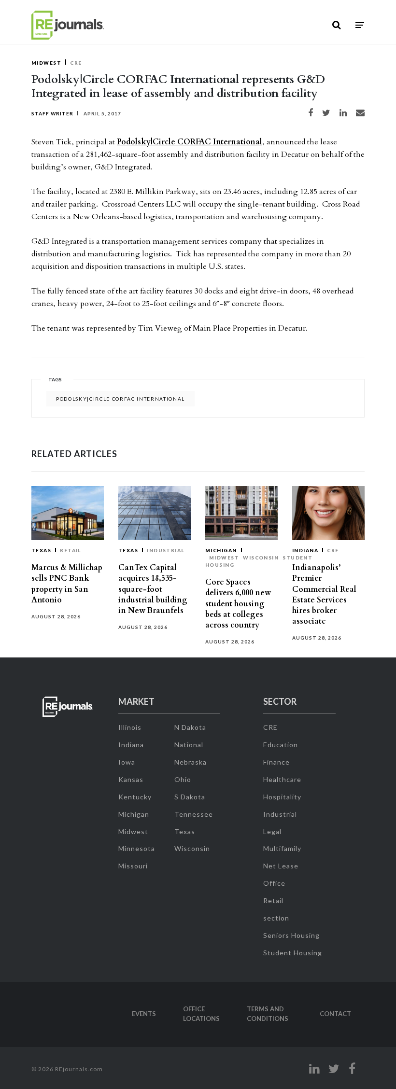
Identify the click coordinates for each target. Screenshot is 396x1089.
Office (274, 883)
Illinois (129, 727)
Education (280, 744)
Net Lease (280, 866)
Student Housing (292, 953)
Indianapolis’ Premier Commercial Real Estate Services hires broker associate (324, 594)
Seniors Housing (291, 935)
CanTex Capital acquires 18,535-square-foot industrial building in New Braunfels (152, 589)
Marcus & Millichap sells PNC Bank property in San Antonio (66, 583)
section (276, 918)
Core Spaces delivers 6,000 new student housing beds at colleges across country (238, 603)
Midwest (46, 63)
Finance (276, 762)
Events (144, 1014)
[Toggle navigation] (360, 25)
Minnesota (136, 848)
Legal (272, 831)
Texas (41, 550)
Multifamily (282, 848)
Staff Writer (52, 113)
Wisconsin (261, 557)
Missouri (133, 866)
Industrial (165, 550)
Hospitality (282, 797)
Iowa (126, 762)
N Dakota (190, 727)
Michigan (221, 550)
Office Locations (201, 1013)
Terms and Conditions (267, 1013)
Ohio (182, 779)
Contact (335, 1014)
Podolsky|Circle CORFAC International (189, 142)
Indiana (305, 550)
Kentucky (135, 797)
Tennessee (193, 814)
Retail (70, 550)
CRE (76, 63)
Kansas (130, 779)
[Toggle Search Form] (336, 25)
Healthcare (282, 779)
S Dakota (189, 797)
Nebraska (190, 762)
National (188, 744)
